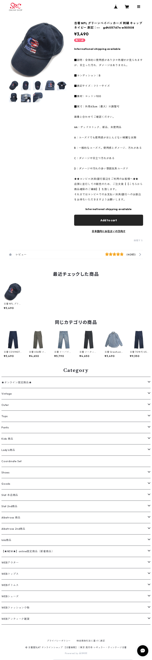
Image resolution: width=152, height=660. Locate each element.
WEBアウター (10, 562)
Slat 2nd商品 (9, 506)
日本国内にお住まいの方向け (108, 231)
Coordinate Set (11, 461)
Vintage (6, 393)
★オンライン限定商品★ (16, 382)
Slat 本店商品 (9, 495)
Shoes (5, 472)
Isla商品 (6, 540)
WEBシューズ (10, 596)
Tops (4, 416)
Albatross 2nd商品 (13, 528)
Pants (5, 427)
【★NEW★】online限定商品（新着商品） (27, 551)
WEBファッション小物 (15, 607)
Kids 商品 (7, 438)
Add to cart (108, 220)
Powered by (72, 653)
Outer (5, 405)
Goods (5, 483)
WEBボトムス (10, 585)
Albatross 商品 (11, 517)
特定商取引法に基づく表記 (91, 640)
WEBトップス (10, 573)
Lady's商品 (8, 450)
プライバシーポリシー (59, 640)
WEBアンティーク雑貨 (15, 619)
